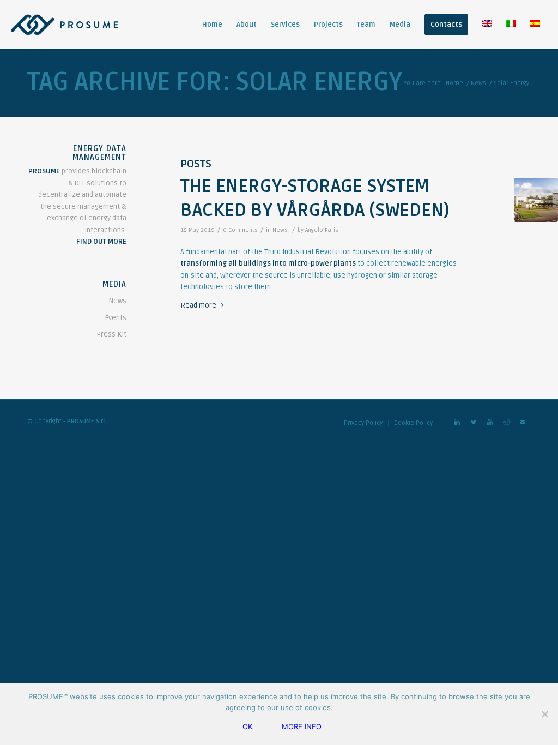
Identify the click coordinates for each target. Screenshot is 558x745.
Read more (198, 305)
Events (115, 318)
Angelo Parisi (322, 229)
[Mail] (522, 422)
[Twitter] (473, 422)
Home (454, 83)
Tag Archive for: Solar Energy (214, 82)
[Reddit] (506, 422)
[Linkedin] (457, 422)
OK (247, 726)
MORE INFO (302, 726)
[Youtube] (490, 422)
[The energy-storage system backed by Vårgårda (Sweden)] (536, 200)
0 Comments (240, 229)
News (478, 83)
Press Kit (111, 334)
